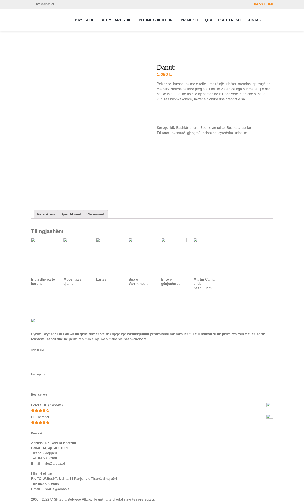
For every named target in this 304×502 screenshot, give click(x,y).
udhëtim (241, 133)
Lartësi (101, 279)
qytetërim (225, 133)
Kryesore (84, 20)
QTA (208, 20)
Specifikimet (71, 214)
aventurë (178, 133)
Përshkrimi (46, 214)
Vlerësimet (95, 214)
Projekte (190, 20)
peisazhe (209, 133)
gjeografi (193, 133)
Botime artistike (212, 128)
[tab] (46, 214)
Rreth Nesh (229, 20)
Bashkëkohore (187, 128)
